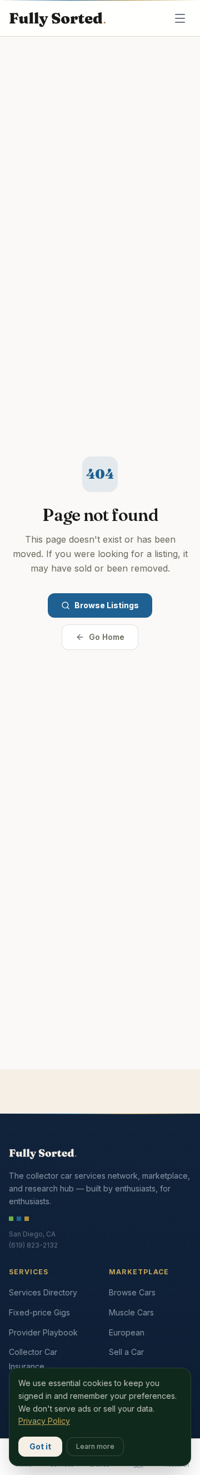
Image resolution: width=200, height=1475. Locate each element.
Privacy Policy (44, 1421)
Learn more (95, 1446)
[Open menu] (180, 18)
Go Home (106, 637)
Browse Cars (132, 1292)
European (126, 1332)
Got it (40, 1446)
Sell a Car (126, 1352)
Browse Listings (106, 605)
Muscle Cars (131, 1312)
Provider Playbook (43, 1332)
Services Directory (43, 1292)
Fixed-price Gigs (39, 1312)
